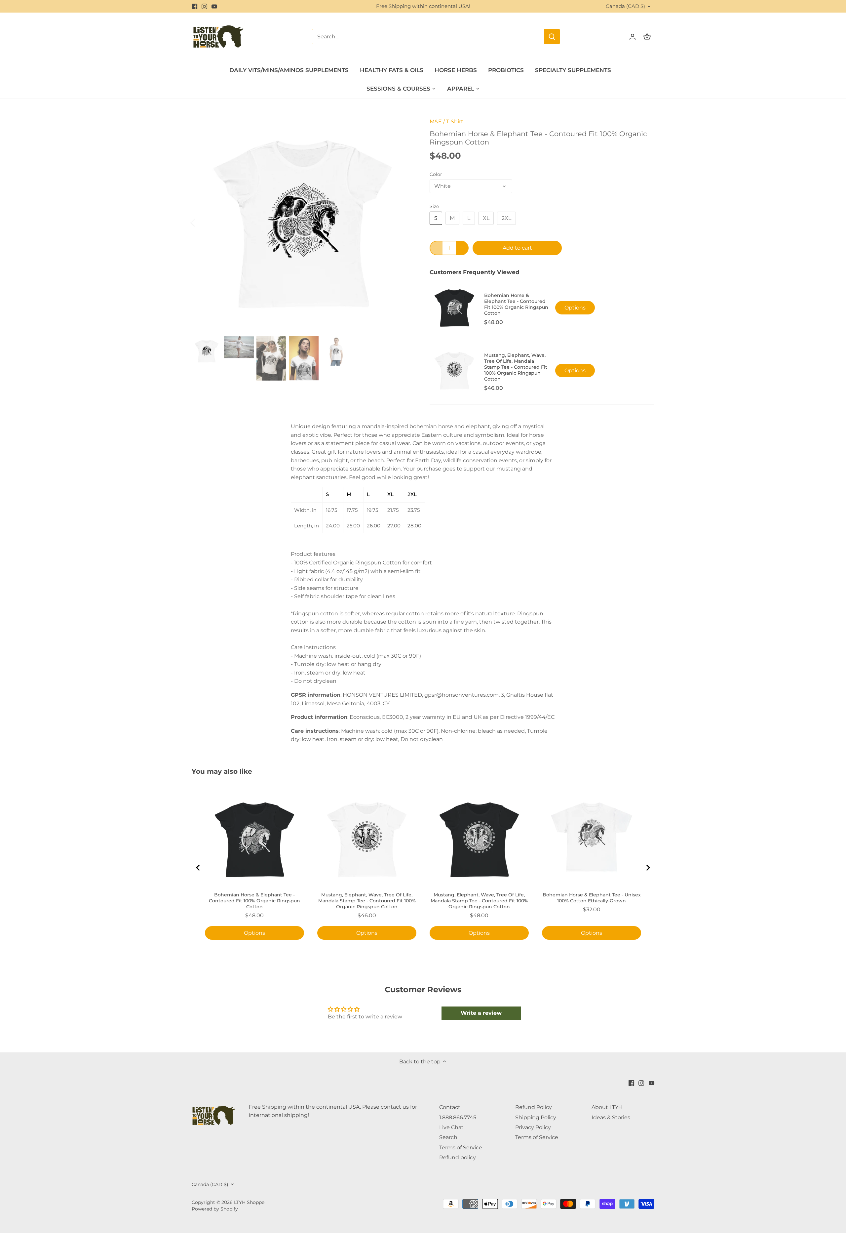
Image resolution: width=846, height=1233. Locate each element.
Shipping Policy (535, 1117)
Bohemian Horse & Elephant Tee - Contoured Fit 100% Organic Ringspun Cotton (516, 304)
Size (434, 206)
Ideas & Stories (611, 1117)
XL (486, 218)
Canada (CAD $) (625, 6)
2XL (506, 218)
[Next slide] (647, 867)
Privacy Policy (533, 1127)
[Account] (632, 36)
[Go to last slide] (198, 867)
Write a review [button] (481, 1013)
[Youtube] (214, 6)
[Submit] (551, 36)
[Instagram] (204, 6)
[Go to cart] (647, 36)
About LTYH (607, 1107)
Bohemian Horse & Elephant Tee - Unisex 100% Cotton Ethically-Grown (592, 898)
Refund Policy (533, 1107)
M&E (436, 121)
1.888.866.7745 (457, 1117)
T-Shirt (454, 121)
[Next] (403, 222)
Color (436, 174)
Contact (449, 1107)
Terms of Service (460, 1147)
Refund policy (457, 1157)
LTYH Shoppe (249, 1202)
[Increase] (462, 248)
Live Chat (451, 1127)
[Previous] (201, 222)
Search (448, 1137)
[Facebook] (194, 6)
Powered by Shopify (215, 1209)
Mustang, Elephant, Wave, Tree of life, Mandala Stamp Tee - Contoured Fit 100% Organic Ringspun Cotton (515, 367)
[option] (303, 222)
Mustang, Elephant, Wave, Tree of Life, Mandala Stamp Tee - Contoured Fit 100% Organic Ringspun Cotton (479, 901)
